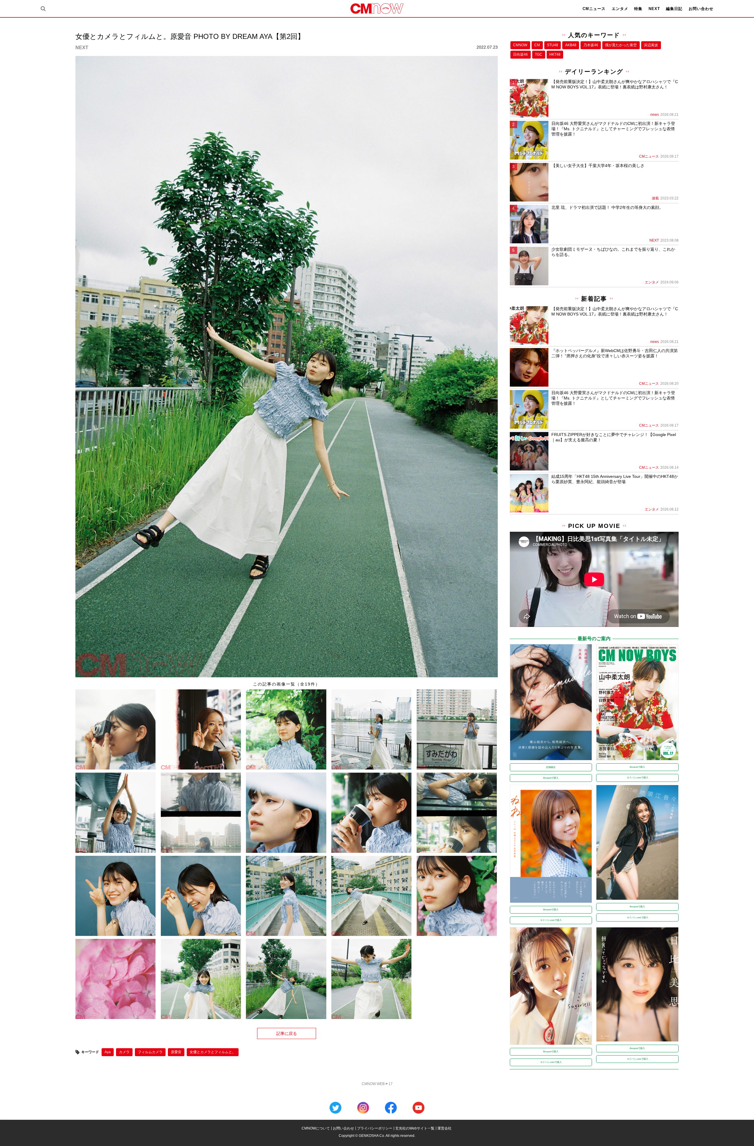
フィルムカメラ (150, 1052)
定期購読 (550, 767)
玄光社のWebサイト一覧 (414, 1128)
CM (537, 45)
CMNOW (520, 45)
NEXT (654, 8)
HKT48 (554, 54)
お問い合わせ (701, 8)
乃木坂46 (590, 45)
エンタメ (620, 8)
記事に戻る (286, 1033)
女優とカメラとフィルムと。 (213, 1052)
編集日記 (674, 8)
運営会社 (444, 1128)
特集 (638, 8)
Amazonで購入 (550, 778)
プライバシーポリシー (374, 1128)
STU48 (552, 45)
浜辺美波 (651, 45)
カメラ (124, 1052)
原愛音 (176, 1052)
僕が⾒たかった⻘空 (621, 45)
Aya (108, 1052)
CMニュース (594, 8)
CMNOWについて (316, 1128)
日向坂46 (520, 54)
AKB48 (570, 45)
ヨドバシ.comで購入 (637, 777)
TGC (538, 54)
